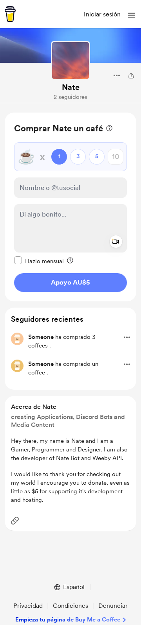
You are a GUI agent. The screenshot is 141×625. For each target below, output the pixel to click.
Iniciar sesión (102, 14)
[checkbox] (39, 261)
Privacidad (28, 605)
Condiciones (70, 605)
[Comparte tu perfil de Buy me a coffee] (131, 75)
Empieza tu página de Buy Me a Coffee (67, 619)
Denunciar (113, 605)
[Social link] (15, 521)
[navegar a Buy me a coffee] (10, 14)
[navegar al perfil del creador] (70, 60)
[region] (70, 207)
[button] (131, 15)
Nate (71, 87)
